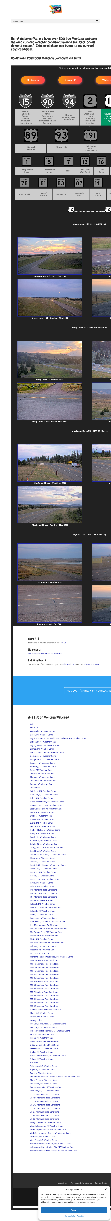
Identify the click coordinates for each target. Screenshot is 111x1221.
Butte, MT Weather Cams (41, 770)
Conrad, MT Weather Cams (42, 784)
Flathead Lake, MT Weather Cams (45, 830)
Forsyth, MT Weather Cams (42, 833)
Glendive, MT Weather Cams (42, 861)
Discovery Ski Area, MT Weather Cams (47, 801)
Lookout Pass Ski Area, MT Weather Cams (48, 928)
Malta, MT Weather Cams (41, 939)
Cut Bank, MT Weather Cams (43, 791)
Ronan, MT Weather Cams (41, 1038)
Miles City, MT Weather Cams (43, 946)
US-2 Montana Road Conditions (44, 1101)
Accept (74, 1210)
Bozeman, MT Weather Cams (43, 756)
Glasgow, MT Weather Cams (42, 858)
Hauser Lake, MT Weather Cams (44, 879)
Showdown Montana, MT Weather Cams (48, 1055)
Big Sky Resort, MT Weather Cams (45, 745)
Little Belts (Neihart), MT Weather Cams (47, 921)
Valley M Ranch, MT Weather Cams (45, 1122)
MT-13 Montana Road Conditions (44, 964)
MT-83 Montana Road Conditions (44, 1002)
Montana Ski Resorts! (39, 953)
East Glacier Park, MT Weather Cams (46, 808)
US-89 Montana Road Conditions (44, 1115)
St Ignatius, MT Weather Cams (43, 1066)
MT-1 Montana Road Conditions (44, 960)
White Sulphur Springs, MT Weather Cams (48, 1129)
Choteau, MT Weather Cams (42, 777)
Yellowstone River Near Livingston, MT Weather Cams (54, 1150)
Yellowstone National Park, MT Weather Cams (50, 1143)
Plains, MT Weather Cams (41, 1013)
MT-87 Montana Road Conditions (44, 1006)
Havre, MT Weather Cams (41, 882)
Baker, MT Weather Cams (41, 734)
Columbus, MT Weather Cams (43, 780)
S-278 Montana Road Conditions (44, 1041)
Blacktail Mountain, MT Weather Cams (47, 752)
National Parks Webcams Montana (45, 1009)
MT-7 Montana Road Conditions (44, 992)
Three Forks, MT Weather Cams (44, 1080)
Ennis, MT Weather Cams (41, 815)
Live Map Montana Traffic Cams (44, 925)
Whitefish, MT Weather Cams (43, 1136)
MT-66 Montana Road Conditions (44, 988)
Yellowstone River (91, 664)
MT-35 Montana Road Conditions (44, 978)
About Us (80, 1216)
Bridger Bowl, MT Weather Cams (44, 759)
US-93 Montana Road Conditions (44, 1119)
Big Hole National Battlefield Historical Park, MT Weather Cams (58, 738)
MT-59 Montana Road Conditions (44, 985)
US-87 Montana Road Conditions (44, 1112)
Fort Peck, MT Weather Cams (43, 837)
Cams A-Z (33, 639)
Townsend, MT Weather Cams (43, 1083)
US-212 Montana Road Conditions (45, 1104)
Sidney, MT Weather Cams (41, 1059)
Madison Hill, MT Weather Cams (44, 935)
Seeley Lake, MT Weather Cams (44, 1048)
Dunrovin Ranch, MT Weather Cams (46, 805)
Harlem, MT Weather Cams (42, 875)
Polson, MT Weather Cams (42, 1016)
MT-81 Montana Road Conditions (44, 999)
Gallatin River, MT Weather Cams (44, 844)
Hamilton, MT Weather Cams (43, 872)
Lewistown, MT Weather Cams (43, 918)
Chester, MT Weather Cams (42, 773)
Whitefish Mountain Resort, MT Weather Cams (50, 1133)
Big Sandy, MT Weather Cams (43, 741)
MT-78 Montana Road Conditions (44, 995)
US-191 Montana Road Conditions (45, 1097)
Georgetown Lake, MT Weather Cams (46, 847)
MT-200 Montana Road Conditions (45, 974)
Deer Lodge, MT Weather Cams (44, 794)
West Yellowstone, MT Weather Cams (46, 1126)
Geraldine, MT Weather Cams (43, 851)
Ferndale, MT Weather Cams (42, 826)
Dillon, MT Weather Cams (41, 798)
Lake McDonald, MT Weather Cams (45, 907)
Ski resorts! (34, 650)
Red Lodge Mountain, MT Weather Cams (48, 1023)
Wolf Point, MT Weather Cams (43, 1140)
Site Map (34, 1062)
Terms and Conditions (81, 1183)
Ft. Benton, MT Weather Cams (43, 840)
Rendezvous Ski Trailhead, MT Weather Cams (50, 1030)
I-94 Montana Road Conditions (43, 897)
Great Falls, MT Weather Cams (43, 868)
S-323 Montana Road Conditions (44, 1045)
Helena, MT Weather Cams (42, 886)
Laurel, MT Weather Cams (41, 914)
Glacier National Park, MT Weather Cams (48, 854)
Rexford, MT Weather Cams (42, 1034)
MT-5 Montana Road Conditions (44, 981)
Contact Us (35, 787)
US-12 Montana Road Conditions (44, 1094)
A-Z (31, 724)
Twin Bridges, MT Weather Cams (44, 1090)
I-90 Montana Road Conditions (43, 893)
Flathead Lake (69, 664)
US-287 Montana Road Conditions (45, 1108)
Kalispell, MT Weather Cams (42, 904)
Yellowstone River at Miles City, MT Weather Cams (52, 1147)
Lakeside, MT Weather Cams (42, 911)
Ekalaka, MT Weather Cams (42, 812)
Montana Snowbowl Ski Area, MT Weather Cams (51, 956)
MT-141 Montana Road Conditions (45, 967)
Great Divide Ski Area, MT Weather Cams (48, 865)
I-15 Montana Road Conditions (43, 890)
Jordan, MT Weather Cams (41, 900)
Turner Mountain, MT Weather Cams (46, 1087)
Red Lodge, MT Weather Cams (43, 1027)
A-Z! (64, 642)
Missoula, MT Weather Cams (43, 949)
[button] (105, 1189)
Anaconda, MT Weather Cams (43, 731)
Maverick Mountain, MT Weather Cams (47, 942)
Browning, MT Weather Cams (43, 766)
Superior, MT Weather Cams (42, 1069)
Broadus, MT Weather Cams (42, 763)
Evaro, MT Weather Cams (41, 823)
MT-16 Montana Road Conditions (44, 971)
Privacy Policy (70, 1216)
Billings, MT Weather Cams (42, 749)
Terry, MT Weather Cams (41, 1073)
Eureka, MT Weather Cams (42, 819)
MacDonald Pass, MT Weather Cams (46, 932)
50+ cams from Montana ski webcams (45, 653)
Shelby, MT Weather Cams (41, 1052)
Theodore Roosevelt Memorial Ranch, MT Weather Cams (55, 1076)
